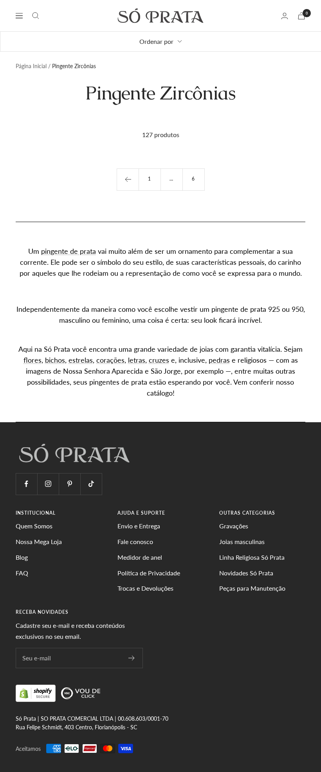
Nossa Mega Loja (39, 541)
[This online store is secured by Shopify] (36, 692)
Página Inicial (31, 66)
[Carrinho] (301, 16)
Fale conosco (135, 541)
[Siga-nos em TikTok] (91, 484)
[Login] (284, 16)
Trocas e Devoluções (145, 588)
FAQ (22, 573)
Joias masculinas (242, 541)
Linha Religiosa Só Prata (252, 557)
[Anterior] (128, 179)
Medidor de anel (139, 557)
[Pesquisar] (35, 15)
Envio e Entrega (138, 526)
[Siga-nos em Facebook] (26, 484)
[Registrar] (131, 658)
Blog (22, 557)
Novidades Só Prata (246, 573)
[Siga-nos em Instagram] (48, 484)
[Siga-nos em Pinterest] (69, 484)
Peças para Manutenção (252, 588)
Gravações (233, 526)
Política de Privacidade (148, 573)
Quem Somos (34, 526)
